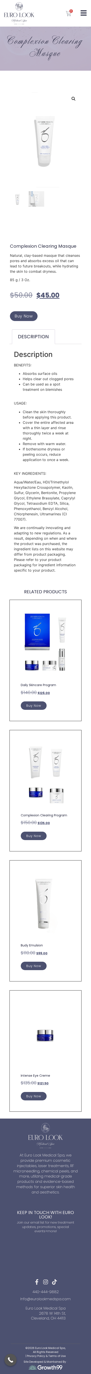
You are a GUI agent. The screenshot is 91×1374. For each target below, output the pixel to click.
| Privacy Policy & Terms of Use (46, 1356)
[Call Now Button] (10, 1360)
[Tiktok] (54, 1282)
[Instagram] (45, 1282)
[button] (74, 99)
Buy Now (24, 316)
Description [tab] (33, 336)
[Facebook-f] (37, 1282)
